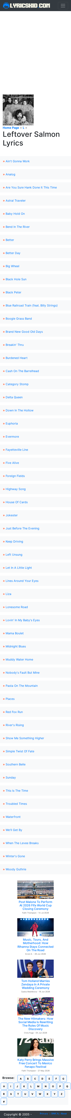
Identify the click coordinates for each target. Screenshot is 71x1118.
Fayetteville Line (17, 449)
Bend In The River (18, 227)
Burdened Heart (16, 358)
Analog (10, 174)
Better (10, 240)
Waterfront (13, 817)
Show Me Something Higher (25, 738)
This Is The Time (17, 790)
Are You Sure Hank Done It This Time (31, 187)
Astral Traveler (16, 200)
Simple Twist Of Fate (20, 751)
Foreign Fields (15, 476)
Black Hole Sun (16, 279)
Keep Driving (14, 541)
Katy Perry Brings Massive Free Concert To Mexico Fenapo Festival (35, 1063)
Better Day (13, 253)
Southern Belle (15, 764)
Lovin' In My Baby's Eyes (23, 620)
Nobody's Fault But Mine (23, 672)
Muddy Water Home (19, 659)
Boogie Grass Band (19, 318)
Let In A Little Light (19, 567)
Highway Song (16, 489)
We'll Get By (14, 830)
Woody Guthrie (16, 869)
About (63, 1113)
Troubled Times (16, 803)
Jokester (12, 515)
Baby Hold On (15, 213)
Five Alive (12, 463)
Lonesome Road (17, 607)
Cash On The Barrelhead (22, 371)
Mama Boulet (15, 633)
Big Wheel (12, 266)
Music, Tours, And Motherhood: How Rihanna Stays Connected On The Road (35, 945)
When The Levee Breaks (22, 843)
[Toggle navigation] (63, 5)
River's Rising (15, 725)
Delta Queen (14, 397)
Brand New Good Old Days (24, 331)
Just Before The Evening (22, 528)
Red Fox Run (14, 712)
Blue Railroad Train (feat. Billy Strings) (32, 305)
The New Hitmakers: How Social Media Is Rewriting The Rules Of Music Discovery (35, 1024)
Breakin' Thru (15, 345)
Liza (8, 594)
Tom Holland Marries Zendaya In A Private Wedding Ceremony (35, 984)
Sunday (11, 777)
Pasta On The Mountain (22, 685)
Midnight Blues (16, 646)
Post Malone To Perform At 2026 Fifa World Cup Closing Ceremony (35, 905)
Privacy (44, 1113)
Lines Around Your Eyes (22, 581)
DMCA (54, 1113)
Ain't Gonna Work (18, 161)
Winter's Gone (15, 856)
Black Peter (13, 292)
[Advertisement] (35, 48)
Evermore (12, 436)
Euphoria (12, 423)
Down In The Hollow (19, 410)
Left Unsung (14, 554)
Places (10, 699)
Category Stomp (17, 384)
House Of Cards (17, 502)
